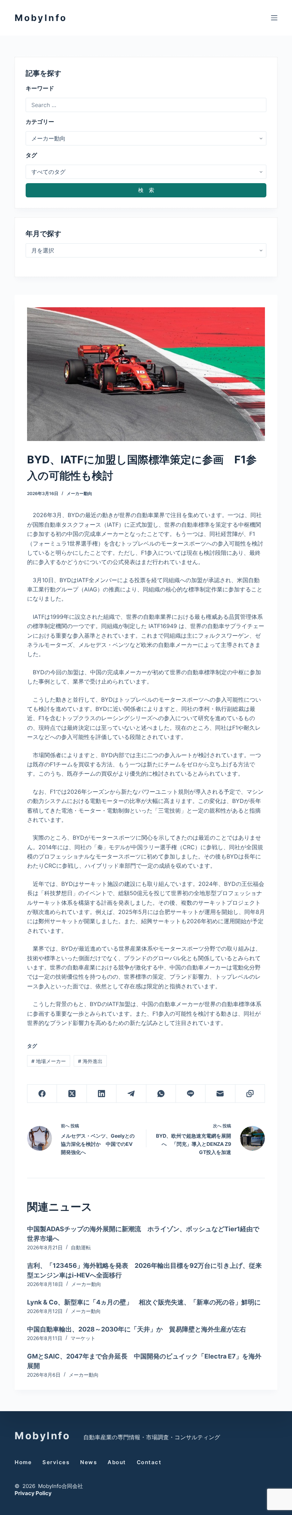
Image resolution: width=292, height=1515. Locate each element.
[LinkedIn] (101, 1094)
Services (55, 1462)
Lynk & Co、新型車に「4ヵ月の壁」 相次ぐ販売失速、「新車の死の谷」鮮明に (144, 1302)
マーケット (83, 1338)
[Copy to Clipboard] (250, 1094)
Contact (149, 1462)
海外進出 (90, 1061)
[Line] (190, 1094)
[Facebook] (42, 1094)
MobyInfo (41, 17)
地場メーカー (48, 1061)
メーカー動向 (79, 493)
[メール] (220, 1094)
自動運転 (81, 1247)
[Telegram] (131, 1094)
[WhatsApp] (161, 1094)
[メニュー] (274, 18)
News (88, 1462)
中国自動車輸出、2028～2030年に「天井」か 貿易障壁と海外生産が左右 (136, 1329)
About (117, 1462)
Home (23, 1462)
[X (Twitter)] (72, 1094)
